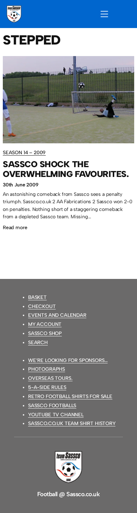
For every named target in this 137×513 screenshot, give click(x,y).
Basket (37, 297)
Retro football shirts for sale (70, 396)
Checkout (42, 306)
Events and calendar (57, 315)
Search (38, 343)
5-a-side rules (47, 387)
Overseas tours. (50, 378)
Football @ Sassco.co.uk (68, 494)
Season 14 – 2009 (24, 153)
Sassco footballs (52, 406)
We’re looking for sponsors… (67, 360)
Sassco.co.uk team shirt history (72, 423)
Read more (15, 228)
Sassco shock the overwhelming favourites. (66, 169)
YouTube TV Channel (56, 415)
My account (44, 324)
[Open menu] (104, 14)
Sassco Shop (45, 333)
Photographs (46, 369)
